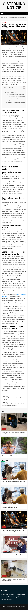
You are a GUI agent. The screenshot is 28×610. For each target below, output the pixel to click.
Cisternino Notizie (14, 6)
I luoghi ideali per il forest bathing (10, 456)
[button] (2, 13)
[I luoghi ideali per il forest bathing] (14, 445)
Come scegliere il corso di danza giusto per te (15, 102)
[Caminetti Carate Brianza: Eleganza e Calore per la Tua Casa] (14, 422)
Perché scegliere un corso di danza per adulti (14, 89)
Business (4, 478)
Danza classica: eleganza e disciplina (16, 94)
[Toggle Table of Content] (23, 87)
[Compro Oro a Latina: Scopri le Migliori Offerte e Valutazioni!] (14, 544)
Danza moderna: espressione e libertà (17, 96)
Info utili (3, 22)
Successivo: (13, 404)
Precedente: (13, 398)
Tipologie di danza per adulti (11, 92)
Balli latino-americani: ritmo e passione (15, 99)
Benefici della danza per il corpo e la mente (14, 105)
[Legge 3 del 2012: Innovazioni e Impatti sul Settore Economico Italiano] (14, 569)
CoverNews (20, 606)
